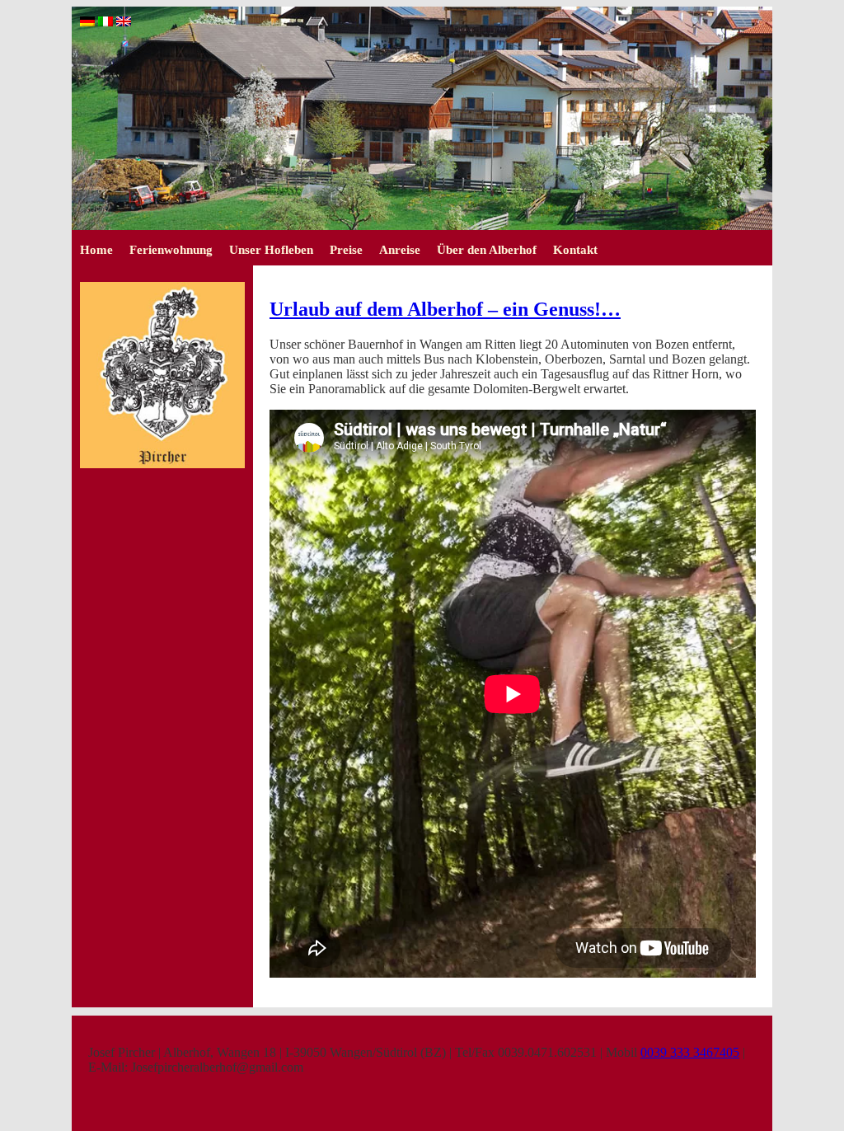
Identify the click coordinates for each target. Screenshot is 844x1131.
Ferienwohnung (171, 249)
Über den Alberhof (487, 249)
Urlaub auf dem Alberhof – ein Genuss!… (445, 309)
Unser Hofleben (271, 249)
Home (96, 249)
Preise (346, 249)
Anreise (399, 249)
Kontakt (575, 249)
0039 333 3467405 (689, 1052)
